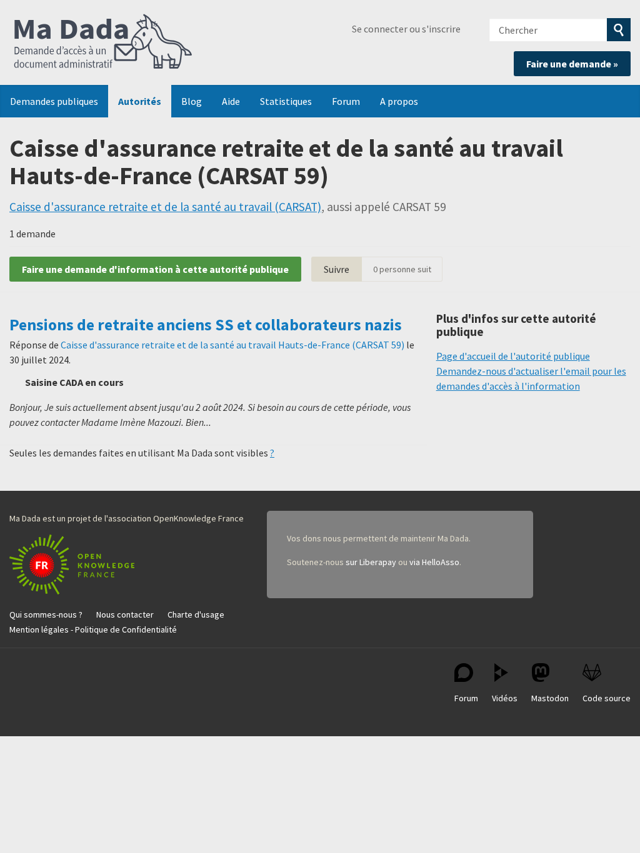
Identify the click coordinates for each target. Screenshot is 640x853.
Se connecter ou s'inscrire (406, 28)
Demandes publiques (54, 101)
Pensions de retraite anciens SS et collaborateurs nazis (205, 325)
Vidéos (505, 698)
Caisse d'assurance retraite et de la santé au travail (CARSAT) (165, 206)
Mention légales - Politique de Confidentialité (93, 629)
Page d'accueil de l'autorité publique (513, 356)
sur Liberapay (371, 562)
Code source (606, 698)
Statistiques (286, 101)
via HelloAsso (434, 562)
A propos (399, 101)
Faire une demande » (572, 63)
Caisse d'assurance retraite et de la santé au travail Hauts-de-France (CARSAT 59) (232, 344)
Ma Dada (103, 42)
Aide (231, 101)
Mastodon (550, 698)
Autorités (139, 101)
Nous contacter (125, 614)
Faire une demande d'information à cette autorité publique (155, 269)
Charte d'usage (196, 614)
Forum (346, 101)
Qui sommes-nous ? (45, 614)
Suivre (336, 269)
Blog (191, 101)
